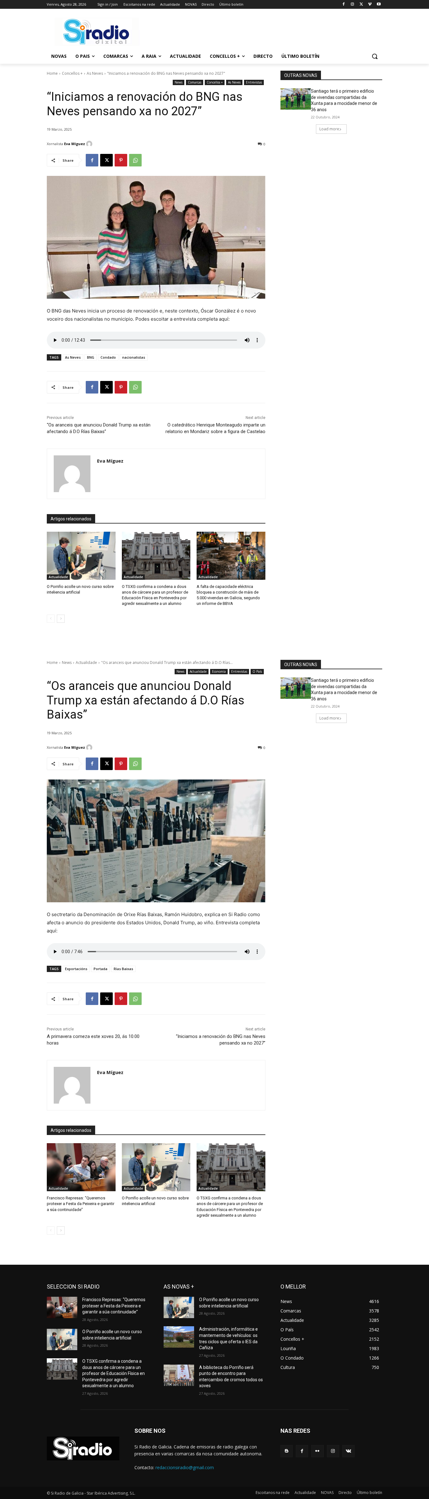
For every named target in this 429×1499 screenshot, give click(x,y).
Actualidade (58, 577)
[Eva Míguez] (90, 144)
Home (52, 73)
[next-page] (61, 619)
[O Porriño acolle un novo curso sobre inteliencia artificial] (81, 556)
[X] (361, 4)
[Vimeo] (369, 4)
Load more (329, 129)
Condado (108, 357)
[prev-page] (51, 619)
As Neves (95, 73)
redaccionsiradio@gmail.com (184, 1467)
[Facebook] (343, 4)
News (178, 82)
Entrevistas (254, 82)
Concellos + (72, 73)
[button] (374, 56)
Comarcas (194, 82)
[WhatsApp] (135, 160)
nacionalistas (133, 357)
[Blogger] (286, 1451)
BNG (90, 357)
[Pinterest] (121, 160)
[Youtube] (378, 4)
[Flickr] (317, 1451)
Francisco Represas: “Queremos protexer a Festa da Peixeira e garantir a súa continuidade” (113, 1305)
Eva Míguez (74, 143)
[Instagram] (352, 4)
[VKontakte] (348, 1451)
